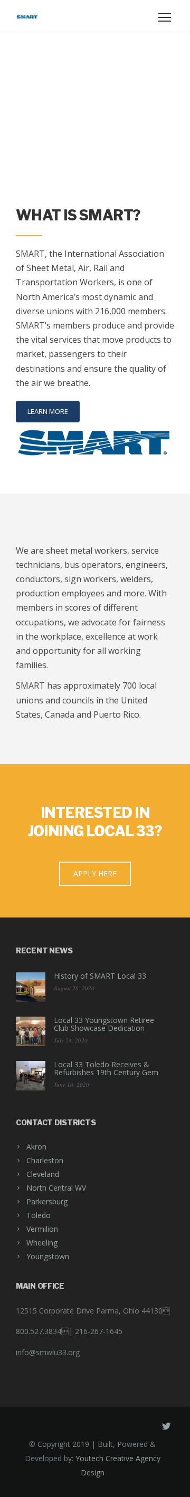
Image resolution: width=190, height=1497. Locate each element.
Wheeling (42, 1243)
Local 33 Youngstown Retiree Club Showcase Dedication (104, 1024)
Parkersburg (47, 1201)
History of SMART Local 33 (100, 976)
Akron (36, 1147)
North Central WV (56, 1188)
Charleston (44, 1160)
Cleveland (42, 1174)
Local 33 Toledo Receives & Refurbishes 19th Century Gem (106, 1068)
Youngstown (47, 1256)
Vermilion (42, 1229)
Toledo (38, 1215)
